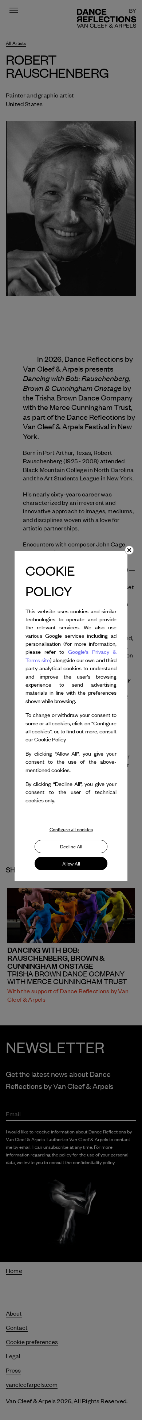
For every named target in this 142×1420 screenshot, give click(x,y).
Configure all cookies (71, 829)
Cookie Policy (50, 739)
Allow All (71, 864)
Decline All (71, 846)
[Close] (129, 550)
